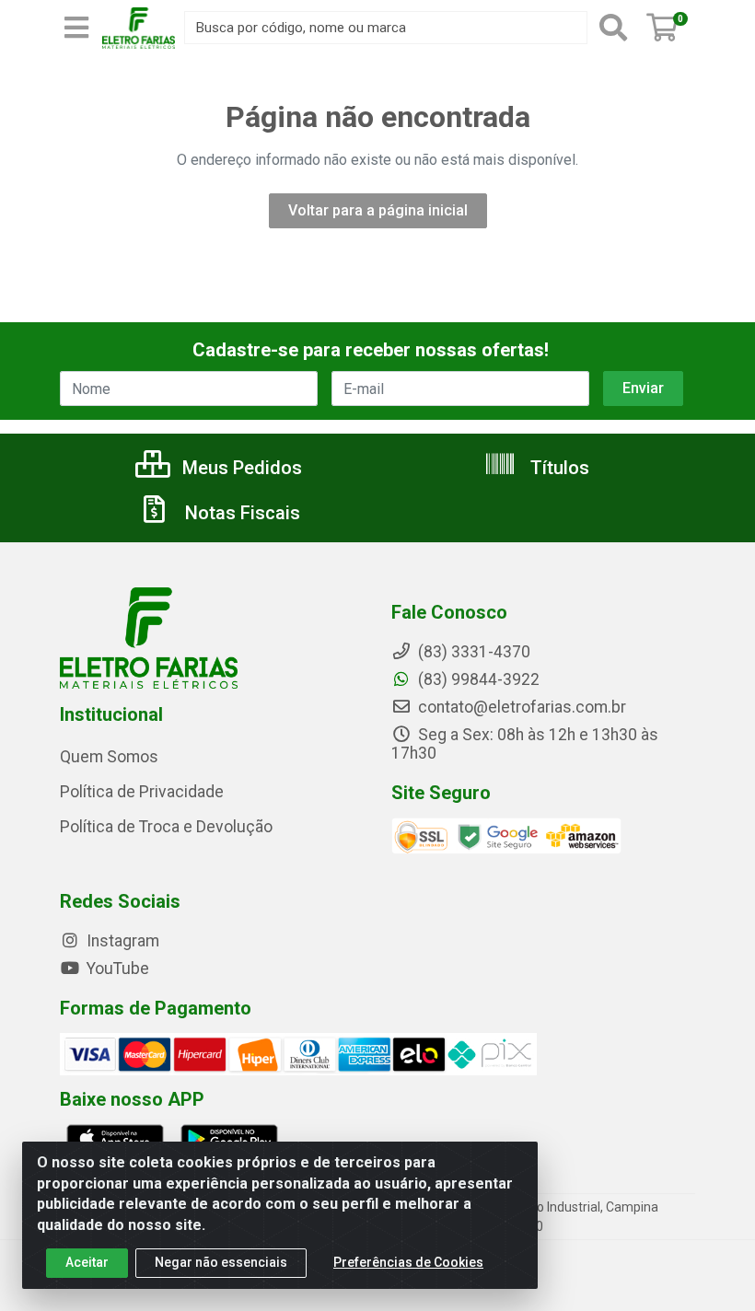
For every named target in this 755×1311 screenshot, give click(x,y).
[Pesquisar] (613, 27)
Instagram (121, 941)
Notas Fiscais (240, 513)
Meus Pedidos (240, 468)
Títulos (557, 468)
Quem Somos (109, 757)
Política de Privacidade (142, 792)
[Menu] (76, 27)
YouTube (116, 968)
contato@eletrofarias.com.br (520, 707)
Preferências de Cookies (408, 1262)
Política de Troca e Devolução (166, 827)
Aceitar (87, 1262)
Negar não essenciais (221, 1262)
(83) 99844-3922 (477, 679)
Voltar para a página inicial (378, 210)
